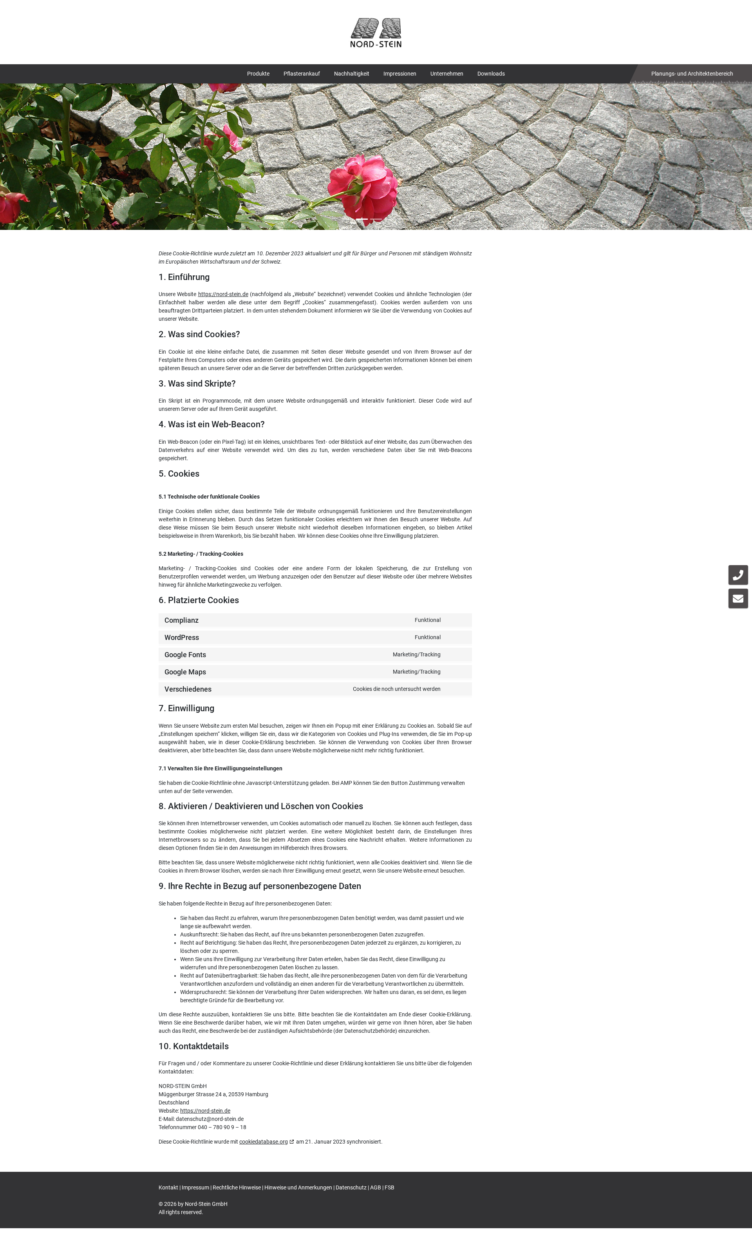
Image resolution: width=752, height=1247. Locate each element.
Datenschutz (351, 1187)
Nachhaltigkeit (351, 73)
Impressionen (399, 73)
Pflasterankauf (302, 73)
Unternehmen (446, 73)
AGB (375, 1187)
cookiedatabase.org (263, 1142)
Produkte (258, 73)
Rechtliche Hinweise (237, 1187)
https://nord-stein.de (223, 294)
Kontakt (168, 1187)
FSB (389, 1187)
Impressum (195, 1187)
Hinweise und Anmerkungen (298, 1187)
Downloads (491, 73)
